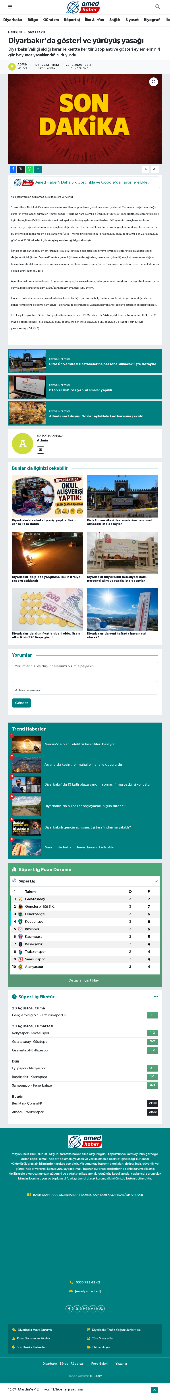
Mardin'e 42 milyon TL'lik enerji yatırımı (50, 1389)
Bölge (33, 20)
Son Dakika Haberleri (31, 1347)
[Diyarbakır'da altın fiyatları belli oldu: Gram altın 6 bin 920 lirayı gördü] (47, 610)
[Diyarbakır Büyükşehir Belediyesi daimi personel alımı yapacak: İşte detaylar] (122, 553)
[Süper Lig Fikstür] (156, 997)
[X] (77, 1308)
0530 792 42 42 (88, 1282)
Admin (42, 440)
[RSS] (101, 1308)
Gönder (21, 703)
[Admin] (22, 443)
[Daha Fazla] (38, 169)
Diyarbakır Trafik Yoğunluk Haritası (116, 1329)
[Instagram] (85, 1308)
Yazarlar (121, 1363)
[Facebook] (69, 1308)
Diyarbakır (12, 20)
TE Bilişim (95, 1376)
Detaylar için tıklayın (85, 980)
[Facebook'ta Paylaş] (13, 169)
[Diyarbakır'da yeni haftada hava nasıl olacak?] (122, 610)
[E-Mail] (40, 450)
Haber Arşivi (101, 1347)
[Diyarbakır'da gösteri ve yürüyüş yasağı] (85, 119)
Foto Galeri (99, 1363)
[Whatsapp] (93, 1308)
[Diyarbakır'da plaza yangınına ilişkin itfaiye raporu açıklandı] (47, 553)
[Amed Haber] (83, 7)
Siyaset (132, 20)
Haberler (15, 32)
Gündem (51, 20)
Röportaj (72, 20)
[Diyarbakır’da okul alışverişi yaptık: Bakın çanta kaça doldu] (47, 496)
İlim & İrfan (94, 20)
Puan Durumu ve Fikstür (33, 1338)
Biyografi (152, 20)
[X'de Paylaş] (21, 169)
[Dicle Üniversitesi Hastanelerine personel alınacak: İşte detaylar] (122, 496)
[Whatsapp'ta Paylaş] (29, 169)
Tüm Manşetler (103, 1338)
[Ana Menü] (10, 7)
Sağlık (114, 20)
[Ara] (157, 7)
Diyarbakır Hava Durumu (35, 1329)
